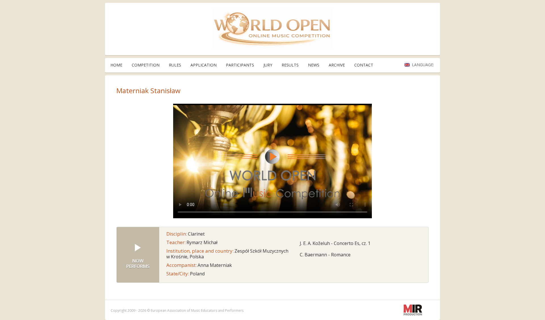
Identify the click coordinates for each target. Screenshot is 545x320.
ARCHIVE (337, 65)
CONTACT (363, 65)
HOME (116, 65)
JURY (267, 65)
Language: (423, 64)
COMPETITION (146, 65)
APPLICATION (203, 65)
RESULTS (290, 65)
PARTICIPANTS (240, 65)
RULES (175, 65)
